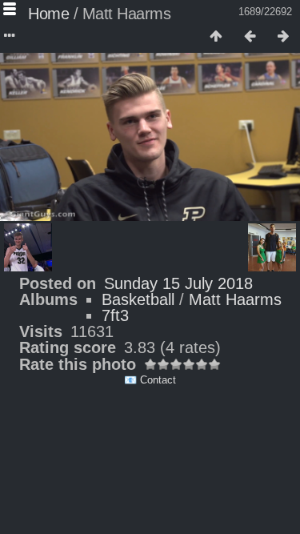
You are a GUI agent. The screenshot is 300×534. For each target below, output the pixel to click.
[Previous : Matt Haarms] (249, 37)
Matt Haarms (235, 299)
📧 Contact (150, 380)
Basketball (138, 299)
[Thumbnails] (216, 37)
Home (48, 13)
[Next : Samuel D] (283, 37)
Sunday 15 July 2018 (178, 283)
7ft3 (115, 315)
